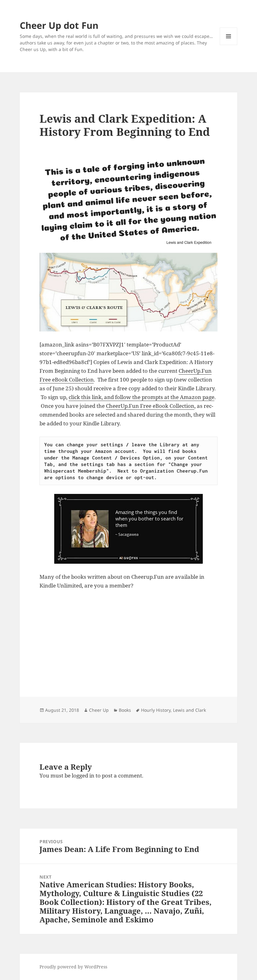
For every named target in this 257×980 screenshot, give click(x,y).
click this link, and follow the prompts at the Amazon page (141, 397)
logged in (83, 775)
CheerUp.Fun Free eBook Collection (150, 405)
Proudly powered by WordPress (73, 967)
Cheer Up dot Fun (59, 25)
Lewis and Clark (189, 710)
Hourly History (155, 710)
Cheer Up (99, 710)
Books (125, 710)
